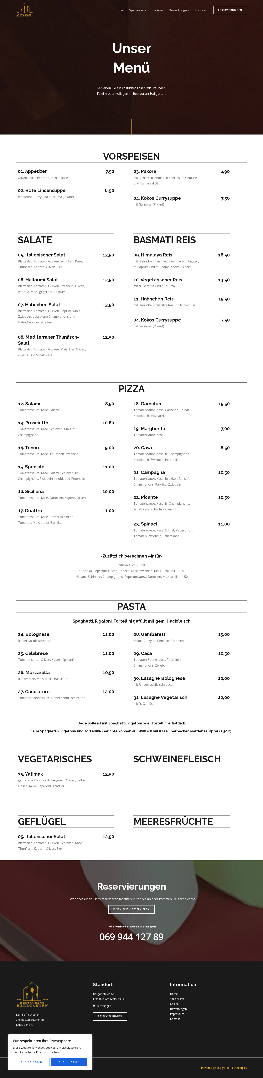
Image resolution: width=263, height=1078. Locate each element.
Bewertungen (179, 10)
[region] (50, 1052)
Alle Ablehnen (31, 1062)
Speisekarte (137, 10)
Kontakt (200, 10)
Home (118, 10)
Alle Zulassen (69, 1062)
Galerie (157, 10)
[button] (230, 10)
